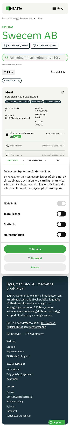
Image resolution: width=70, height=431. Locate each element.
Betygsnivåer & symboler (19, 374)
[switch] (61, 213)
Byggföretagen (37, 326)
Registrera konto (15, 351)
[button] (8, 72)
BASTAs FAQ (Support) (18, 356)
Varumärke (40, 115)
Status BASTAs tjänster (19, 415)
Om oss (10, 392)
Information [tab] (35, 160)
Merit (9, 92)
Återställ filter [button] (58, 72)
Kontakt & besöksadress (19, 396)
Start (4, 18)
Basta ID (39, 122)
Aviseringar (12, 379)
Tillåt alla (35, 249)
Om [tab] (57, 160)
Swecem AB (26, 18)
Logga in (11, 346)
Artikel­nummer (12, 108)
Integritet (12, 411)
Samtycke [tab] (12, 160)
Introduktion (13, 369)
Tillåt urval (35, 258)
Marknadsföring (15, 401)
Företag (13, 18)
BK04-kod (9, 115)
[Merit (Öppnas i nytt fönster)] (63, 92)
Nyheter (11, 406)
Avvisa (35, 267)
